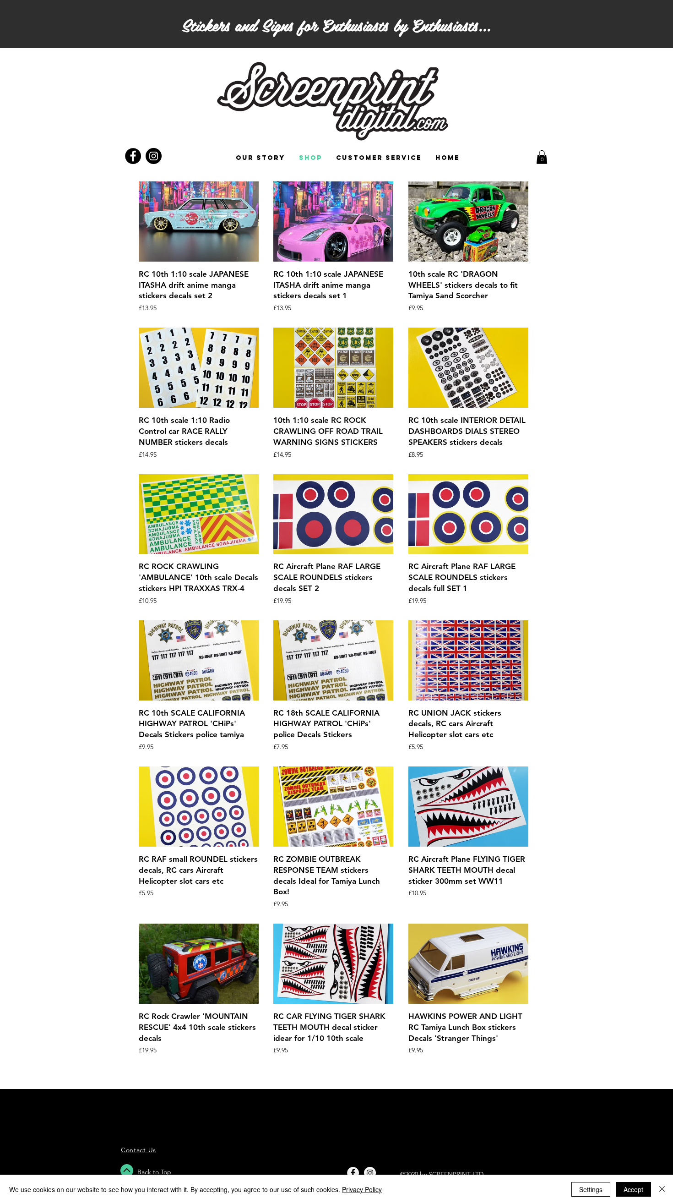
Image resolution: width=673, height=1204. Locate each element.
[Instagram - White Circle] (370, 1173)
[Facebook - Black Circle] (133, 156)
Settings (590, 1189)
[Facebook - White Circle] (353, 1173)
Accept (633, 1189)
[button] (542, 157)
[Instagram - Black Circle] (154, 156)
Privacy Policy (362, 1189)
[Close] (662, 1189)
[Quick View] (199, 221)
